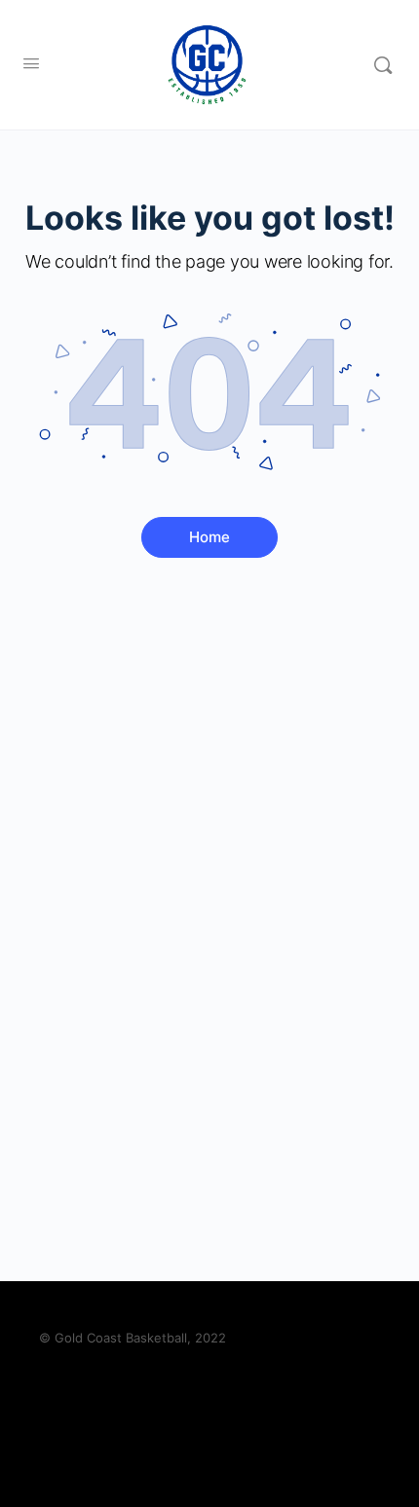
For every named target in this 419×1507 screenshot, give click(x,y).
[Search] (383, 64)
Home (209, 537)
